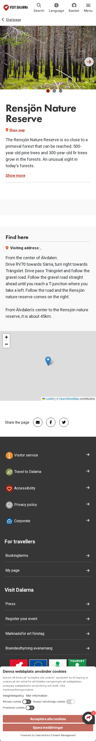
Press (10, 604)
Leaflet (49, 398)
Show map (17, 130)
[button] (48, 91)
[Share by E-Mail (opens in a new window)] (35, 422)
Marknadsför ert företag (24, 633)
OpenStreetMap (69, 398)
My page (12, 570)
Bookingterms (16, 555)
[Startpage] (15, 8)
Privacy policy (25, 504)
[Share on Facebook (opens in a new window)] (48, 422)
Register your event (21, 618)
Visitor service (25, 455)
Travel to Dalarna (27, 471)
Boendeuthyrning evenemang (28, 648)
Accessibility (24, 488)
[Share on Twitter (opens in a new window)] (62, 422)
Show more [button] (15, 175)
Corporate (21, 521)
